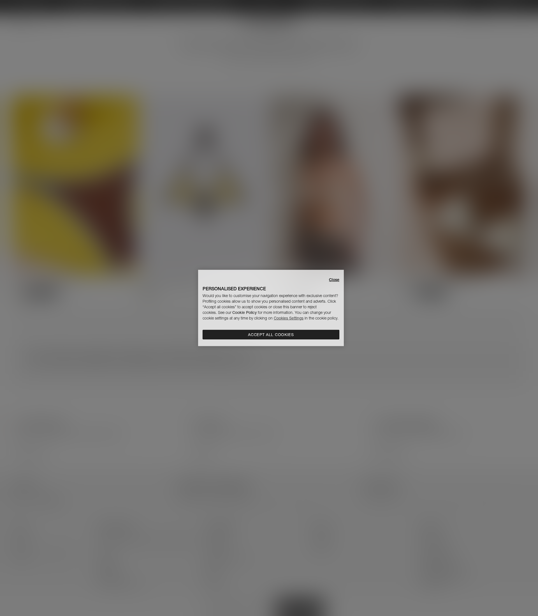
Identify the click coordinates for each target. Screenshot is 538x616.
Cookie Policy (244, 312)
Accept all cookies (271, 334)
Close (334, 279)
